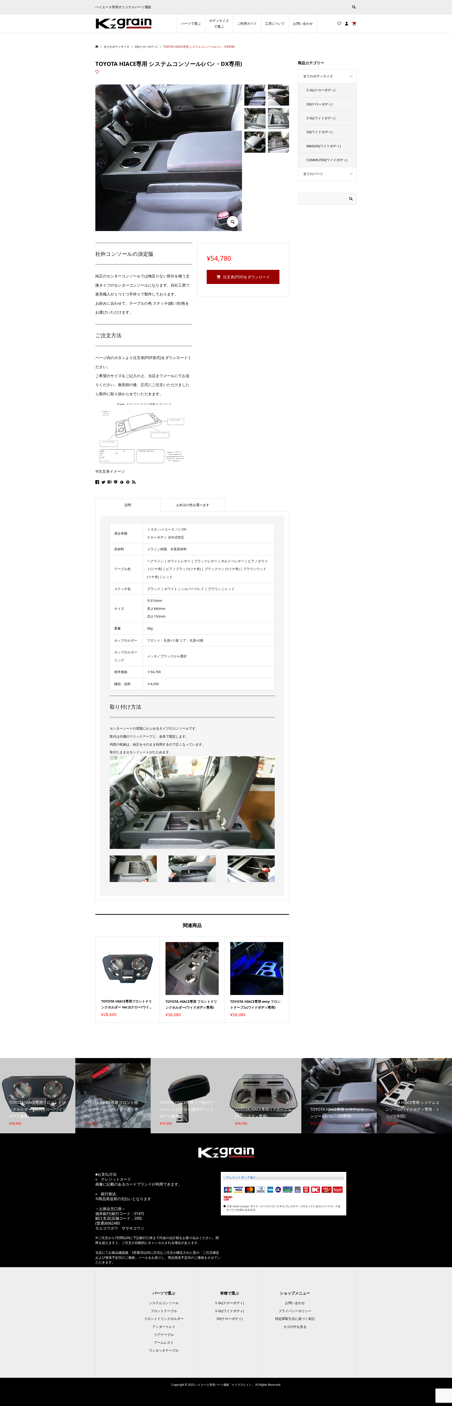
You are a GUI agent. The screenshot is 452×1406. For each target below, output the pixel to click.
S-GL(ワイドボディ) (321, 118)
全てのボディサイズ (318, 76)
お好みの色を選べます (192, 505)
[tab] (127, 504)
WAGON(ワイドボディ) (324, 146)
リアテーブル (164, 1334)
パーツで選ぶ (191, 23)
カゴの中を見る (295, 1326)
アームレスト (164, 1342)
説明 (128, 505)
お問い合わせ (303, 23)
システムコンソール (164, 1303)
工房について (275, 23)
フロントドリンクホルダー (164, 1318)
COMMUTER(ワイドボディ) (327, 160)
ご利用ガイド (247, 23)
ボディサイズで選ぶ (219, 23)
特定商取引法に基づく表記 (295, 1318)
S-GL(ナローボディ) (321, 90)
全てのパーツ (313, 174)
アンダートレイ (163, 1326)
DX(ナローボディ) (319, 104)
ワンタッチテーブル (164, 1350)
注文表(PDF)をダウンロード (246, 277)
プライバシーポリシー (294, 1311)
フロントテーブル (164, 1311)
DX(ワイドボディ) (319, 132)
